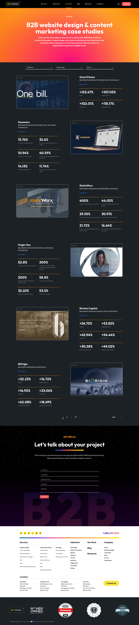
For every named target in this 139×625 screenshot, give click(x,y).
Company (100, 4)
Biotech (72, 552)
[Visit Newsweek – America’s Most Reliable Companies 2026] (65, 610)
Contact (126, 4)
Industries (56, 4)
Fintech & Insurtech (76, 550)
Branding (58, 547)
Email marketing (45, 560)
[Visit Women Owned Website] (37, 610)
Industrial (73, 560)
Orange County (44, 581)
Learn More (83, 84)
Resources (88, 4)
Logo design (59, 553)
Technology (73, 547)
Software (73, 555)
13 (75, 417)
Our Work (69, 4)
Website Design (24, 547)
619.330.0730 (24, 590)
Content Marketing (45, 547)
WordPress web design (26, 557)
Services (43, 4)
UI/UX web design (25, 550)
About (106, 547)
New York (86, 581)
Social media (43, 550)
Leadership (107, 552)
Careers (106, 558)
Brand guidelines (60, 550)
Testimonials (108, 560)
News (106, 555)
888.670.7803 (44, 590)
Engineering (74, 563)
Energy (72, 568)
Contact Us (111, 583)
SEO (21, 560)
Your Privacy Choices (38, 621)
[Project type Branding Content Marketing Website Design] (69, 67)
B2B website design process (28, 566)
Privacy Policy (26, 621)
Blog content (43, 557)
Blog (78, 4)
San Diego (23, 581)
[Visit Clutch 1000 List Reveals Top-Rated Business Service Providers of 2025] (122, 610)
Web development (25, 553)
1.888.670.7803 (111, 533)
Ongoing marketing (45, 570)
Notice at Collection (50, 621)
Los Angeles (64, 581)
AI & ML (72, 558)
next (113, 417)
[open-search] (118, 4)
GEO (21, 563)
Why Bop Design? (109, 550)
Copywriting (43, 553)
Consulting (73, 565)
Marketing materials (62, 557)
